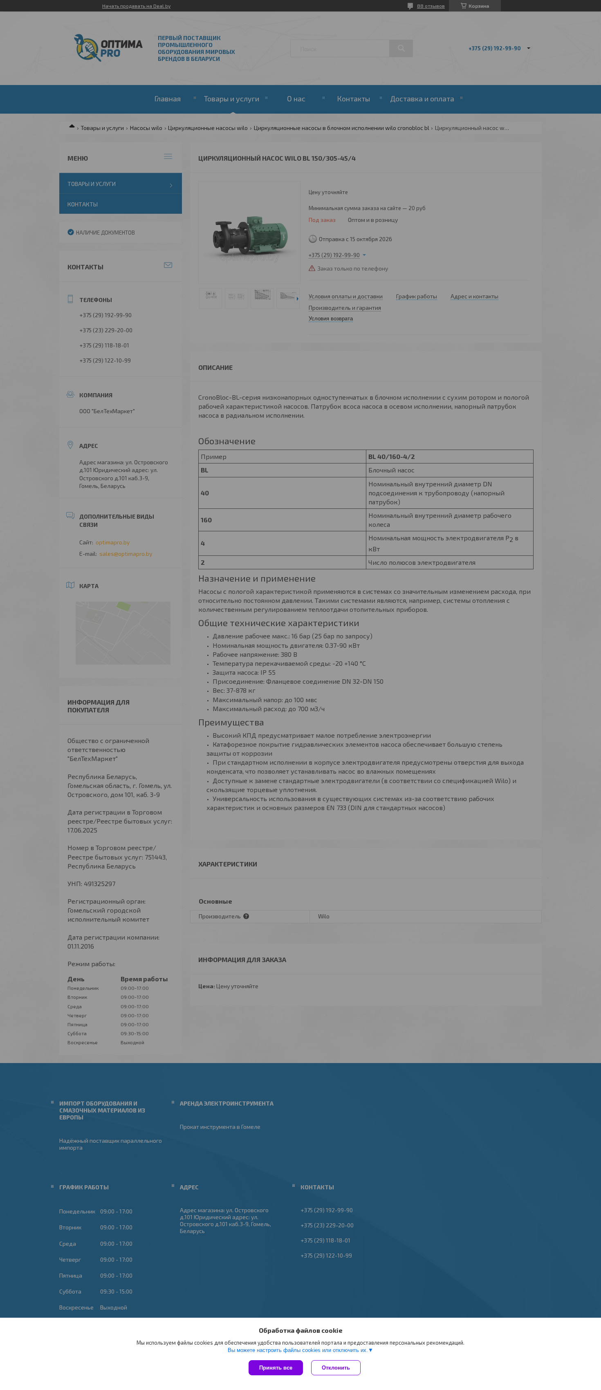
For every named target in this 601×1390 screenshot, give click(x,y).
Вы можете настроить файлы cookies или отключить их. (298, 1350)
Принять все (275, 1368)
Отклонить (336, 1368)
